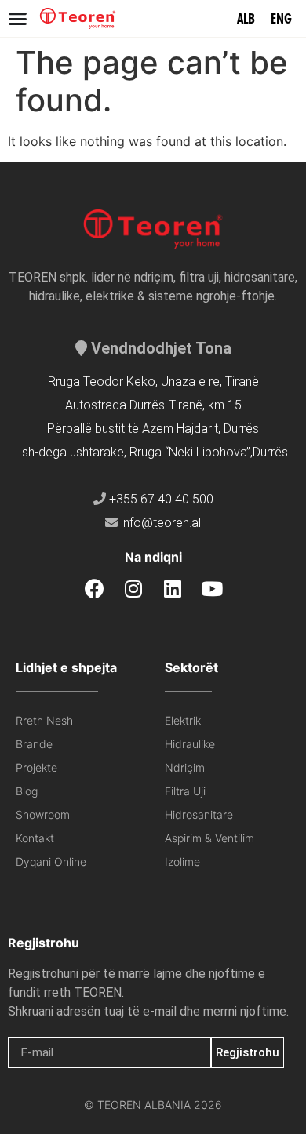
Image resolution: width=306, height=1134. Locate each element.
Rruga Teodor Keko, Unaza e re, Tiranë (153, 381)
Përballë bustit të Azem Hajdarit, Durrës (153, 428)
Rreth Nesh (44, 720)
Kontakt (35, 838)
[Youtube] (212, 588)
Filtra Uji (185, 791)
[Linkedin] (173, 588)
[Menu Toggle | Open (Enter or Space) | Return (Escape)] (17, 18)
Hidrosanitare (199, 814)
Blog (27, 791)
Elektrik (183, 720)
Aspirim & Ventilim (209, 838)
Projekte (36, 767)
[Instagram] (134, 588)
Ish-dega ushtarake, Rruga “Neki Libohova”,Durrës (153, 452)
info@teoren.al (161, 522)
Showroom (43, 814)
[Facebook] (94, 588)
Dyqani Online (51, 861)
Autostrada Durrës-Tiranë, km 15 (153, 405)
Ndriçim (185, 767)
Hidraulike (190, 744)
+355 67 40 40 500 (161, 499)
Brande (34, 744)
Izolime (182, 861)
